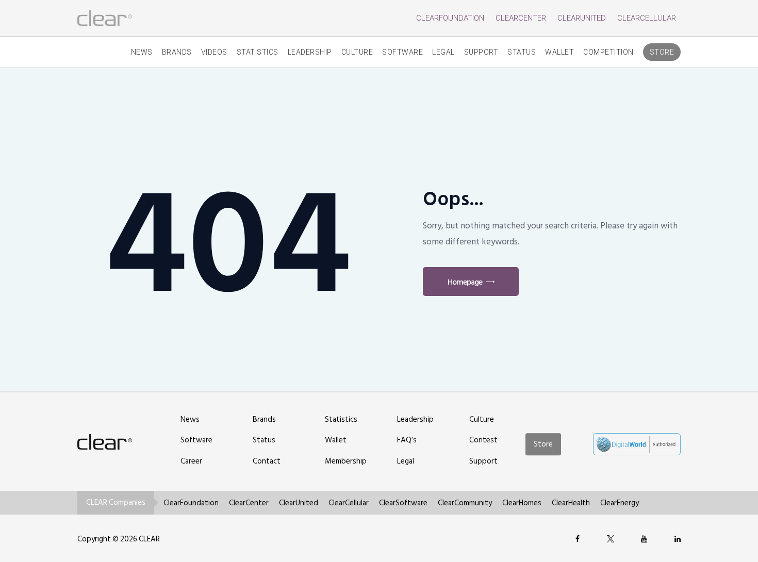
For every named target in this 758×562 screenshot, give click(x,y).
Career (191, 461)
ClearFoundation (450, 18)
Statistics (257, 52)
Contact (267, 461)
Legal (443, 52)
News (142, 52)
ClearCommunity (465, 503)
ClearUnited (581, 18)
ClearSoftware (403, 503)
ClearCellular (646, 18)
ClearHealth (571, 503)
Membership (346, 461)
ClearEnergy (619, 503)
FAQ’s (407, 440)
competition (608, 52)
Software (402, 52)
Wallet (559, 52)
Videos (214, 52)
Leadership (310, 52)
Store (662, 52)
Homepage (465, 282)
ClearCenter (521, 18)
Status (521, 52)
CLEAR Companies (115, 502)
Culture (357, 52)
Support (481, 52)
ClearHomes (521, 503)
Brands (177, 52)
